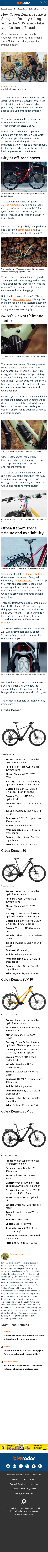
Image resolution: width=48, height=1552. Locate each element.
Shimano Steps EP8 (16, 367)
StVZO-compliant (22, 299)
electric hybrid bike (11, 204)
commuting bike (26, 229)
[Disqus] (24, 1409)
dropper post (8, 622)
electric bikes (25, 580)
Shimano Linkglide (35, 573)
